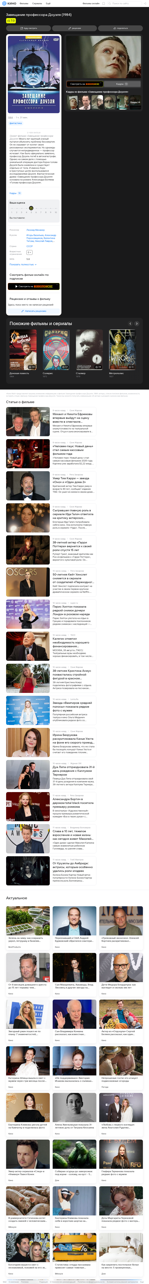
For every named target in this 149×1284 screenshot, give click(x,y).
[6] (37, 212)
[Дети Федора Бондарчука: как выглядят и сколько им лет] (121, 975)
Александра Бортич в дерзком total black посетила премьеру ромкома (73, 803)
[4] (27, 212)
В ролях (13, 235)
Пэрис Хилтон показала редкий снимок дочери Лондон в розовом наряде (71, 610)
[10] (56, 212)
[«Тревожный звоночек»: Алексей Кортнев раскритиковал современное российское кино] (121, 928)
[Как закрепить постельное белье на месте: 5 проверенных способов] (121, 1255)
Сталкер (80, 373)
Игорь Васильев (35, 235)
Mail (4, 1282)
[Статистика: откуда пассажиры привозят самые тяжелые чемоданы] (74, 1255)
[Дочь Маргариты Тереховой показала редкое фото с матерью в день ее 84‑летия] (121, 1208)
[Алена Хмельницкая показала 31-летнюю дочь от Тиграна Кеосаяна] (74, 1115)
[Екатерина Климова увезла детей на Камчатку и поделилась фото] (28, 1115)
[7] (41, 212)
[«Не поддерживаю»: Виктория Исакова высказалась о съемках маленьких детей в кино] (74, 1068)
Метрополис (116, 373)
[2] (17, 212)
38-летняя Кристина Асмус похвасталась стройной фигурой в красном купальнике (72, 674)
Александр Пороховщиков (41, 236)
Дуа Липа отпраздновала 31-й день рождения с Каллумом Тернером (74, 771)
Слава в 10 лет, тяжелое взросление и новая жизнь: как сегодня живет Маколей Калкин (72, 835)
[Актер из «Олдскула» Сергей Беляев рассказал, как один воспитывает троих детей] (121, 1021)
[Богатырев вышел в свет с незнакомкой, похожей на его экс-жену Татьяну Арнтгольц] (28, 1255)
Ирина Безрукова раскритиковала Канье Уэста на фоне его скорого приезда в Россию (73, 739)
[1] (12, 212)
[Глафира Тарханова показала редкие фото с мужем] (121, 1161)
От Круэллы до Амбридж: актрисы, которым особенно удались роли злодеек (73, 867)
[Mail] (4, 3)
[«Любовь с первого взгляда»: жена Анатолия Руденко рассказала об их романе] (121, 1115)
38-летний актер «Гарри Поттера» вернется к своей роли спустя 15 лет (72, 546)
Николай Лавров (43, 241)
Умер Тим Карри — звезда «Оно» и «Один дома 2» (71, 480)
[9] (51, 212)
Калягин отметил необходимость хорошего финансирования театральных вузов (71, 642)
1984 (10, 117)
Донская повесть (19, 373)
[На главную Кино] (11, 3)
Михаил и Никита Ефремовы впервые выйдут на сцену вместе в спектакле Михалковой (72, 418)
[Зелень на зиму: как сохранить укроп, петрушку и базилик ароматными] (28, 928)
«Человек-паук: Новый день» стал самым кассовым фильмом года (73, 450)
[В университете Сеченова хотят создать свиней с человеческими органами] (28, 1208)
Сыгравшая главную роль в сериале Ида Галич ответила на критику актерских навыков (73, 514)
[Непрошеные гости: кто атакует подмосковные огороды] (121, 1068)
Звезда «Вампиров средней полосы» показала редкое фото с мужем (72, 706)
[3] (22, 212)
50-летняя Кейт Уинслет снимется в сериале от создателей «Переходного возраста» (73, 578)
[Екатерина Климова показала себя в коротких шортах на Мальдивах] (74, 1208)
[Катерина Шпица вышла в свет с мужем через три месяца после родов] (28, 1068)
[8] (46, 212)
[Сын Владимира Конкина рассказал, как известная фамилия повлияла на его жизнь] (74, 1021)
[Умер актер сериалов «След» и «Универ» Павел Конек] (28, 1161)
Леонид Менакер (35, 230)
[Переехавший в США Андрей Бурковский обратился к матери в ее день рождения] (74, 928)
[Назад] (130, 323)
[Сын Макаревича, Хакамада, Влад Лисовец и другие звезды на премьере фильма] (74, 975)
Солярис (48, 373)
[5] (32, 212)
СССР (29, 246)
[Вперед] (136, 323)
